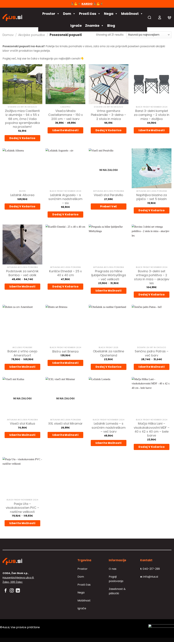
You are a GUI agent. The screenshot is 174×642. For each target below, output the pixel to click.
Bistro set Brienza (65, 351)
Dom (67, 13)
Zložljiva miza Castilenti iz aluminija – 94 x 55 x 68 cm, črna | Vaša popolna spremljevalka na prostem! (22, 119)
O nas (112, 569)
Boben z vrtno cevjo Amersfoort (22, 353)
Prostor (48, 13)
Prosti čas (87, 13)
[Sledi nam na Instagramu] (12, 590)
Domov (8, 35)
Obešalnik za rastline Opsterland (108, 353)
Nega (108, 13)
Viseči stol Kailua (22, 423)
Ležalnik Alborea (22, 195)
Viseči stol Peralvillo (108, 195)
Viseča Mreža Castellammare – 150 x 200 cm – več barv (65, 115)
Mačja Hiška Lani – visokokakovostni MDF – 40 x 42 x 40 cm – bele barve (151, 430)
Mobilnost (130, 13)
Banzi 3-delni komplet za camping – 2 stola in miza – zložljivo (151, 115)
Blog (111, 25)
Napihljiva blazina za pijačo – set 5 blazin (151, 197)
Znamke (92, 25)
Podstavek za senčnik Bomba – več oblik (22, 273)
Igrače (76, 25)
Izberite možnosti (65, 130)
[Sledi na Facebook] (6, 590)
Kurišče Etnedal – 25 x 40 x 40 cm (65, 273)
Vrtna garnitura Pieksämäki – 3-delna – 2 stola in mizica (108, 115)
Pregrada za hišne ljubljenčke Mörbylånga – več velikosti (108, 275)
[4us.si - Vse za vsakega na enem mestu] (18, 17)
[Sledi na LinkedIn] (18, 590)
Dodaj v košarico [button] (22, 138)
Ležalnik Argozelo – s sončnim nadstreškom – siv (65, 199)
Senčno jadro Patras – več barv (151, 353)
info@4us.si (149, 577)
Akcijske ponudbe (31, 35)
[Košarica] (169, 17)
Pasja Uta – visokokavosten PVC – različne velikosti (22, 508)
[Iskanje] (149, 17)
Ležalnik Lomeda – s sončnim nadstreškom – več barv (109, 427)
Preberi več (108, 206)
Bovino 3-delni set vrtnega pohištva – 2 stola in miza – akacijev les (151, 277)
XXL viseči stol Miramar (65, 423)
